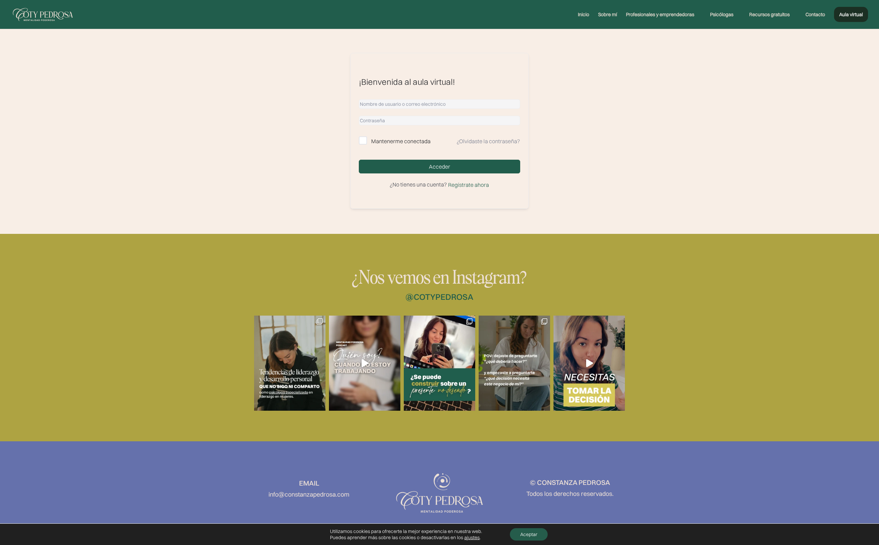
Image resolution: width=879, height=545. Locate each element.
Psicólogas (721, 14)
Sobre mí (607, 14)
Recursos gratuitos (769, 14)
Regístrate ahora (468, 184)
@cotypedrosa (439, 297)
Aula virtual (851, 14)
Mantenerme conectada (401, 141)
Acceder (439, 166)
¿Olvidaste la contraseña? (488, 141)
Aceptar (528, 534)
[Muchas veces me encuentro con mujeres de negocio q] (514, 363)
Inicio (583, 14)
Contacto (815, 14)
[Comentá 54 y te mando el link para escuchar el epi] (364, 363)
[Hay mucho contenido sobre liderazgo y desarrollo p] (290, 363)
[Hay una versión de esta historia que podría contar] (589, 363)
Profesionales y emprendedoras (660, 14)
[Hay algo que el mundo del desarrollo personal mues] (439, 363)
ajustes (472, 537)
